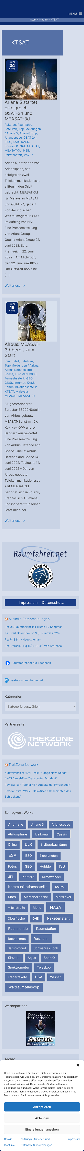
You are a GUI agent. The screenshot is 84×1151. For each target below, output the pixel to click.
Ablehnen (42, 1118)
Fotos (12, 866)
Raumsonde (18, 928)
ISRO (8, 142)
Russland (41, 938)
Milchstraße (16, 908)
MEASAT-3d (13, 150)
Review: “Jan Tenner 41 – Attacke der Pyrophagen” (38, 784)
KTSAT (20, 146)
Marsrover (63, 897)
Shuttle (14, 958)
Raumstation (46, 929)
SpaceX (49, 958)
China (12, 845)
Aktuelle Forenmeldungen (29, 619)
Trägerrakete (17, 977)
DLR (28, 844)
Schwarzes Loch (46, 948)
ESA (13, 855)
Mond (37, 908)
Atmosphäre (17, 834)
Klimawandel (51, 877)
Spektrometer (18, 967)
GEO (28, 866)
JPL (11, 877)
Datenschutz (53, 602)
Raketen (10, 125)
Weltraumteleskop (23, 987)
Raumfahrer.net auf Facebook (31, 662)
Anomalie (15, 824)
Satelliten (11, 129)
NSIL (26, 150)
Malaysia (22, 391)
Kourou (60, 887)
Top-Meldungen (30, 129)
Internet (19, 383)
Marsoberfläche (36, 897)
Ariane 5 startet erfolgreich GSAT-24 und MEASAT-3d (21, 110)
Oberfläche (16, 918)
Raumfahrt (25, 125)
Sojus (32, 958)
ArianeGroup (28, 133)
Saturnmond (17, 948)
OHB (35, 918)
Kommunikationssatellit (27, 887)
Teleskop (44, 967)
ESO (28, 855)
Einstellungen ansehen (42, 1129)
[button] (78, 1065)
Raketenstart (58, 918)
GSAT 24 (29, 137)
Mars (12, 897)
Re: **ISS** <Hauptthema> (23, 639)
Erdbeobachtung (54, 844)
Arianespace (61, 824)
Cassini (62, 834)
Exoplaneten (49, 856)
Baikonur (42, 834)
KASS (25, 142)
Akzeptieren (42, 1107)
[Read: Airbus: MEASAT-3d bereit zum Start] (31, 321)
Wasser (55, 977)
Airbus (34, 365)
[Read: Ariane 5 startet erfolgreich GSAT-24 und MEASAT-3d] (31, 79)
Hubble (45, 866)
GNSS (9, 383)
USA (38, 977)
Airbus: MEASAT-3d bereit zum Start (22, 350)
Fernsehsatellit (15, 378)
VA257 (28, 155)
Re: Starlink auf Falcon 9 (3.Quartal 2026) (32, 633)
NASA (55, 907)
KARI (16, 142)
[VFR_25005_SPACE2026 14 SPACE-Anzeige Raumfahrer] (40, 1028)
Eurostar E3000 (25, 374)
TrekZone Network (23, 765)
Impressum (74, 1139)
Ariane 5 (37, 824)
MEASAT (33, 146)
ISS (62, 866)
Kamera (28, 877)
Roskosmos (17, 939)
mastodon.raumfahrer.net (26, 680)
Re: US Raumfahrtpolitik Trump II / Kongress (33, 626)
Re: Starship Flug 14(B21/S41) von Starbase (33, 645)
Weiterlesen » (15, 286)
